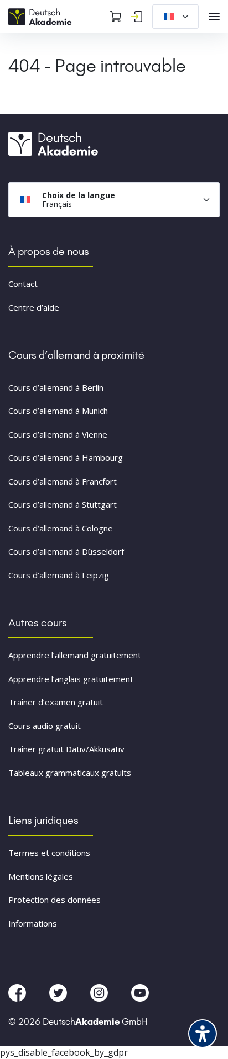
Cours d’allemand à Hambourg (65, 457)
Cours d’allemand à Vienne (57, 434)
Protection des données (54, 899)
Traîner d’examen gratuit (55, 701)
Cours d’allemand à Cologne (60, 528)
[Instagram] (100, 992)
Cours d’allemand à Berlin (55, 387)
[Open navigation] (214, 16)
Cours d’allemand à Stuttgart (62, 504)
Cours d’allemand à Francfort (62, 481)
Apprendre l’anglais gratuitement (70, 678)
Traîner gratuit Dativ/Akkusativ (66, 748)
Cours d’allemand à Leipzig (58, 575)
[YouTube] (140, 992)
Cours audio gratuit (44, 725)
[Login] (136, 16)
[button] (20, 1039)
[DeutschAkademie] (41, 15)
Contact (23, 283)
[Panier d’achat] (115, 16)
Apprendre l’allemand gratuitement (74, 655)
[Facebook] (18, 992)
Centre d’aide (33, 307)
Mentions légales (40, 876)
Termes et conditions (49, 852)
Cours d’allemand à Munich (58, 410)
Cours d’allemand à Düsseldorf (66, 551)
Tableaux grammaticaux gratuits (69, 772)
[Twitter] (59, 992)
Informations (32, 923)
